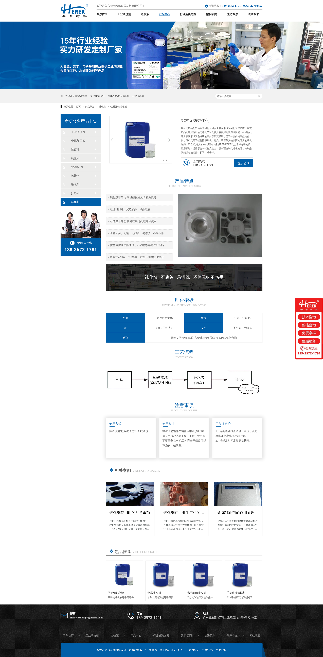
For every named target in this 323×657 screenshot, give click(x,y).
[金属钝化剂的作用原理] (238, 494)
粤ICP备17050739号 (171, 650)
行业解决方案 (188, 14)
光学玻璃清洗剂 (196, 593)
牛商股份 (221, 650)
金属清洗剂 (154, 593)
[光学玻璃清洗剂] (203, 574)
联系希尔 (253, 14)
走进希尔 (232, 14)
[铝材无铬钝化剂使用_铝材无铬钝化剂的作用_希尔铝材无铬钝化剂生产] (74, 11)
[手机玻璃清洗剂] (243, 574)
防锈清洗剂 (81, 95)
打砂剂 (75, 193)
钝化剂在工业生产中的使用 (186, 512)
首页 (78, 106)
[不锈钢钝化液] (124, 574)
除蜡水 (75, 175)
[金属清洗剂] (164, 574)
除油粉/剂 (77, 167)
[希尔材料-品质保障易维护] (161, 88)
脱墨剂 (75, 158)
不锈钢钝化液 (116, 593)
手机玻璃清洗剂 (236, 593)
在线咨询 (243, 163)
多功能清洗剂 (97, 95)
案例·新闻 (187, 635)
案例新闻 (211, 14)
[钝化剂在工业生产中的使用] (184, 494)
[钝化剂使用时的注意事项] (130, 494)
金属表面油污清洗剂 (118, 95)
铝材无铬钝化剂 (118, 106)
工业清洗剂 (124, 14)
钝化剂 (103, 106)
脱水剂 (75, 184)
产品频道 (90, 106)
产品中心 (164, 14)
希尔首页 (102, 14)
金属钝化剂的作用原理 (236, 512)
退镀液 (145, 14)
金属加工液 (78, 140)
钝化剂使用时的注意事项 (130, 512)
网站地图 (254, 635)
